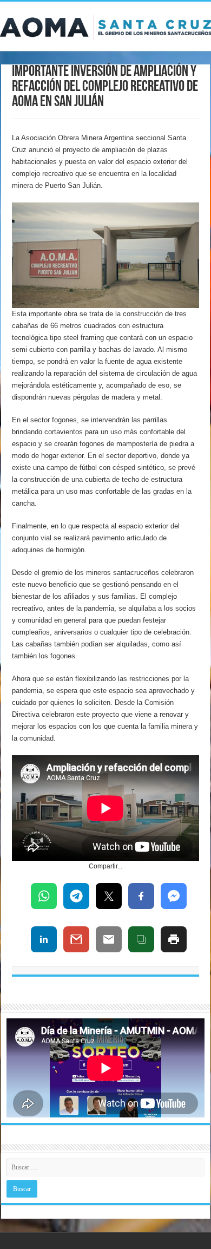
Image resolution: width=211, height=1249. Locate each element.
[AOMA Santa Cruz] (105, 25)
